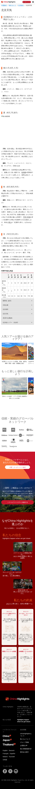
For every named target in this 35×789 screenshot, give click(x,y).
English (5, 750)
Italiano (5, 756)
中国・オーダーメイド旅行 (17, 467)
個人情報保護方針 (26, 749)
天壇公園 (5, 305)
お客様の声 (23, 745)
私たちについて (25, 739)
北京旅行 (21, 5)
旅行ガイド (12, 5)
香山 (9, 222)
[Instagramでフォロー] (16, 773)
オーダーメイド (26, 2)
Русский (12, 756)
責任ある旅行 (24, 752)
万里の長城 (26, 217)
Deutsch (11, 750)
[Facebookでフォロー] (5, 773)
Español (12, 753)
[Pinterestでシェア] (10, 773)
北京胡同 (5, 309)
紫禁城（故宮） (7, 301)
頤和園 (23, 172)
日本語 (5, 760)
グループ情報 (24, 742)
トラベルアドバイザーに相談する (17, 502)
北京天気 (5, 314)
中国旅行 (4, 5)
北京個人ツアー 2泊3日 (10, 322)
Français (5, 753)
